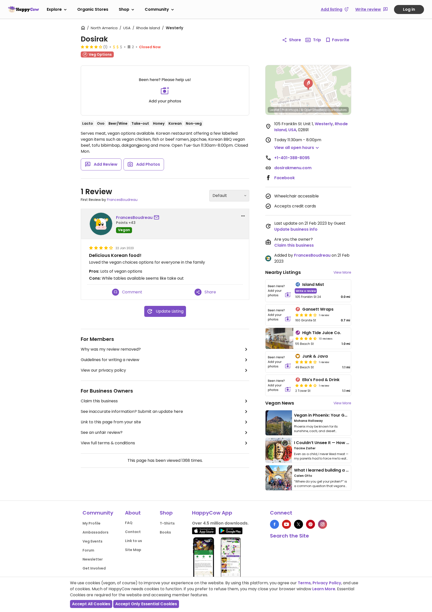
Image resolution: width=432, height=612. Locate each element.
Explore (54, 9)
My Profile (91, 523)
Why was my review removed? (111, 349)
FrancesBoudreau (122, 199)
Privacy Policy (326, 583)
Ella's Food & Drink (321, 380)
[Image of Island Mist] (279, 291)
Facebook (284, 178)
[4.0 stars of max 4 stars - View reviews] (91, 46)
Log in (409, 9)
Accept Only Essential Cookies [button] (146, 604)
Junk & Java (315, 356)
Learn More (323, 589)
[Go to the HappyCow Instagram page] (322, 524)
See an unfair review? (101, 432)
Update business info (296, 229)
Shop (124, 9)
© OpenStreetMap (314, 110)
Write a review (306, 291)
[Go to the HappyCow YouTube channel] (286, 524)
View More (342, 272)
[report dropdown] (243, 216)
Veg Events (92, 541)
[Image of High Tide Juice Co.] (279, 338)
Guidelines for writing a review (110, 360)
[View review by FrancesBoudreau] (101, 224)
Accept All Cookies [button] (91, 604)
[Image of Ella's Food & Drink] (279, 385)
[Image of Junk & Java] (279, 361)
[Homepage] (23, 9)
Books (165, 532)
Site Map (133, 549)
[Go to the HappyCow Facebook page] (274, 524)
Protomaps (290, 110)
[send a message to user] (157, 218)
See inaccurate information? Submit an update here (132, 411)
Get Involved (94, 568)
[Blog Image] (279, 422)
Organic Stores (92, 9)
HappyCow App (212, 512)
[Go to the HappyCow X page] (298, 524)
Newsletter (92, 559)
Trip (317, 40)
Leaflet (275, 110)
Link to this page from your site (111, 422)
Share (295, 40)
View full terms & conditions (108, 443)
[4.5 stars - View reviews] (306, 338)
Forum (88, 550)
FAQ (128, 522)
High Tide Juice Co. (321, 333)
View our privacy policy (103, 370)
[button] (308, 84)
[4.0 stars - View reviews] (306, 362)
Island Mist (313, 284)
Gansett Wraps (318, 309)
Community (157, 9)
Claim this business (99, 401)
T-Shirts (167, 523)
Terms (304, 583)
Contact (133, 531)
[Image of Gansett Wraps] (279, 314)
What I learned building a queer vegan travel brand (346, 470)
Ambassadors (95, 532)
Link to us (133, 540)
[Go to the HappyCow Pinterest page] (310, 524)
